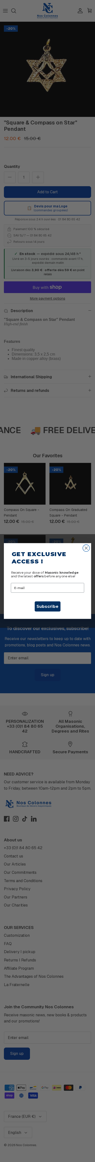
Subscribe (47, 606)
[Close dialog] (86, 548)
